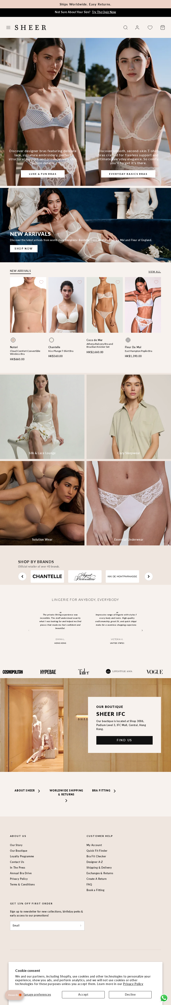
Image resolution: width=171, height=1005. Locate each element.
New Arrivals (20, 270)
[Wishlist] (150, 27)
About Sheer (25, 790)
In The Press (17, 867)
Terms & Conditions (22, 884)
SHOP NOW (24, 248)
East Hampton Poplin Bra (138, 350)
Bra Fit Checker (96, 856)
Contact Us (17, 862)
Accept (83, 994)
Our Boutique (18, 850)
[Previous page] (22, 576)
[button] (8, 27)
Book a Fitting (95, 890)
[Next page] (149, 576)
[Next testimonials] (142, 630)
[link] (137, 27)
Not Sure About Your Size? (85, 12)
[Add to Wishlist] (41, 282)
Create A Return (97, 878)
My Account (94, 845)
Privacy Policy (133, 984)
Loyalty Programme (22, 856)
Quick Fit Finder (97, 850)
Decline (130, 994)
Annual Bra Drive (20, 873)
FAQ (89, 884)
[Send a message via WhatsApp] (164, 998)
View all (154, 271)
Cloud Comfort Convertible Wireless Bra (25, 352)
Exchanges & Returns (100, 873)
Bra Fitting (101, 790)
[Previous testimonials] (28, 630)
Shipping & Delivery (99, 867)
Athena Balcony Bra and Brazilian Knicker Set (100, 345)
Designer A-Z (95, 862)
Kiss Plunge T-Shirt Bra (60, 350)
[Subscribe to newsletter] (80, 925)
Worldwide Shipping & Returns (66, 792)
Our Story (16, 845)
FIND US (124, 740)
